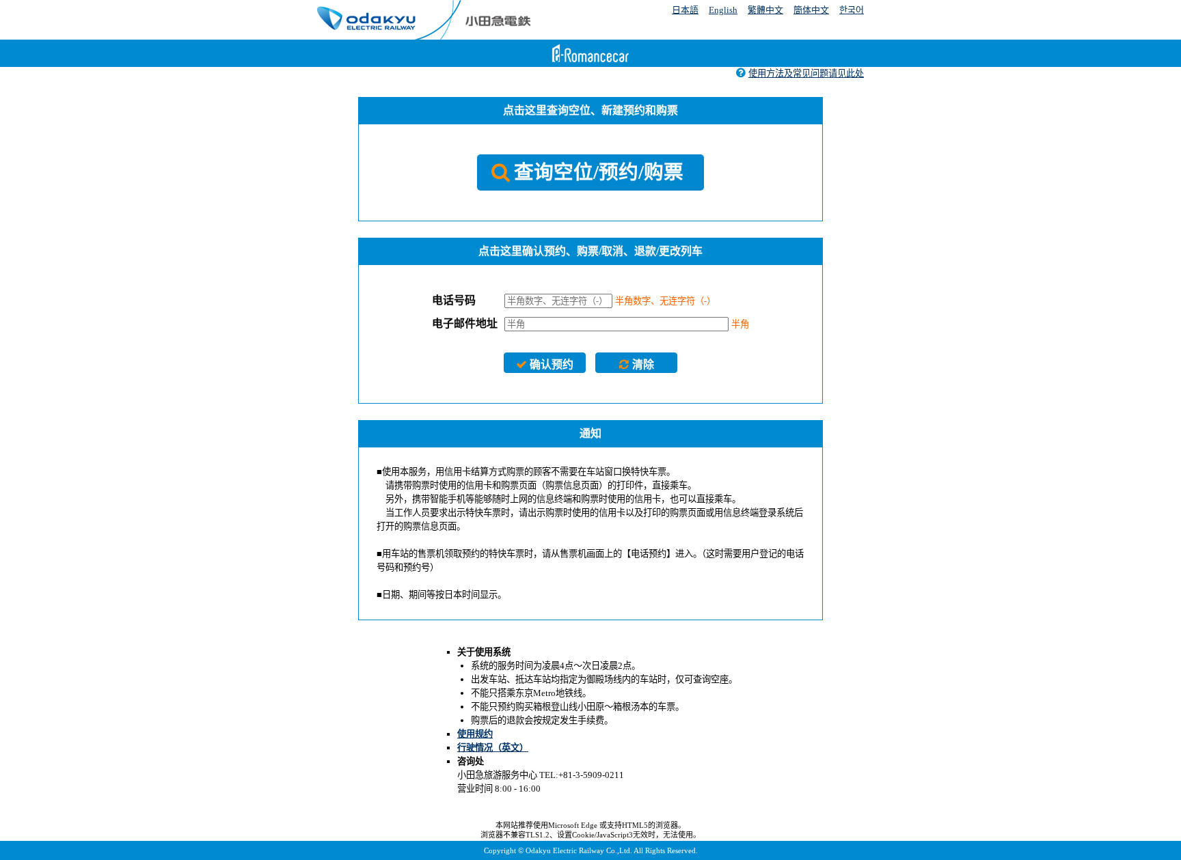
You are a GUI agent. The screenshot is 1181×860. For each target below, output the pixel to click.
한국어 (851, 10)
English (723, 10)
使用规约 (475, 734)
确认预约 (551, 364)
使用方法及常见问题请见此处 (806, 73)
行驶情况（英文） (492, 748)
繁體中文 (765, 10)
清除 (643, 364)
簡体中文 (811, 10)
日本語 (685, 10)
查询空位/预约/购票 (598, 172)
